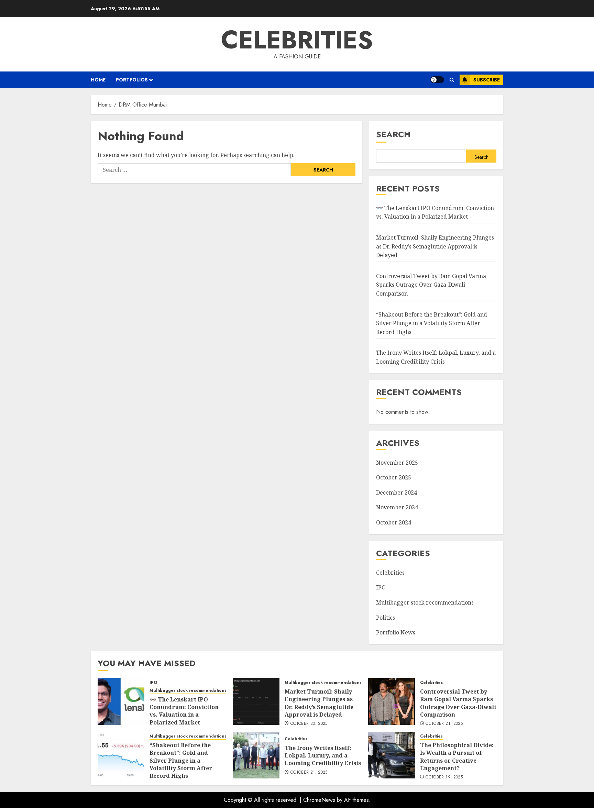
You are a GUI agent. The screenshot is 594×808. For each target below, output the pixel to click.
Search (393, 134)
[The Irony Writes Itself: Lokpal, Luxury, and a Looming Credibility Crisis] (256, 755)
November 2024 (397, 507)
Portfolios (132, 79)
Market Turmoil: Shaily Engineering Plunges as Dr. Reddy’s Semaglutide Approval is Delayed (435, 246)
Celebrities (297, 40)
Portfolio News (395, 632)
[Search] (452, 80)
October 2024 (393, 522)
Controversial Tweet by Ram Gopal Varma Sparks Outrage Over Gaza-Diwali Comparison (431, 284)
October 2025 (393, 477)
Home (98, 79)
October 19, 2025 (444, 777)
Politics (385, 617)
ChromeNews (319, 800)
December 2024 (396, 492)
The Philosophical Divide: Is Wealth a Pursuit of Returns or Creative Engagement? (457, 756)
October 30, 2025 (309, 724)
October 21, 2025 (444, 724)
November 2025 (397, 462)
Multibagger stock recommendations (425, 602)
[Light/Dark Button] (437, 79)
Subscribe (486, 79)
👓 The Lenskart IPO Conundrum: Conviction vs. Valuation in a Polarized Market (435, 212)
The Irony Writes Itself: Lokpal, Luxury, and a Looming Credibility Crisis (323, 755)
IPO (381, 587)
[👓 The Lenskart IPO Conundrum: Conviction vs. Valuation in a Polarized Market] (121, 701)
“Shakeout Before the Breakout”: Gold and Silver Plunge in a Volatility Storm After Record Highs (431, 323)
